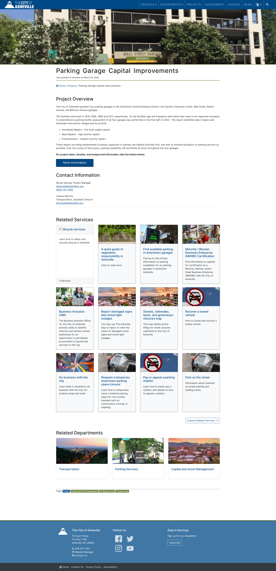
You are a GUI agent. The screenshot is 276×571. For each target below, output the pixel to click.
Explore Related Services (201, 420)
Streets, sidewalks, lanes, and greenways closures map (158, 315)
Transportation (69, 469)
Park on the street (197, 377)
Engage (234, 4)
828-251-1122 (82, 548)
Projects (194, 4)
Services (147, 4)
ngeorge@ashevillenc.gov (70, 186)
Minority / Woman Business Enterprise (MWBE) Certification (199, 252)
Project (66, 491)
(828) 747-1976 (64, 189)
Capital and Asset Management (192, 469)
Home (65, 567)
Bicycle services (74, 229)
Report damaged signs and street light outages (116, 315)
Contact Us (81, 555)
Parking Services (126, 469)
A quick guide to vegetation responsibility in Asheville (112, 254)
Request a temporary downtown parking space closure (115, 381)
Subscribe (174, 542)
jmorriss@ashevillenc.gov (70, 203)
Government (214, 4)
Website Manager (84, 552)
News (248, 4)
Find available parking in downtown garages (158, 250)
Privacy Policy (93, 567)
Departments (170, 4)
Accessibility (110, 567)
